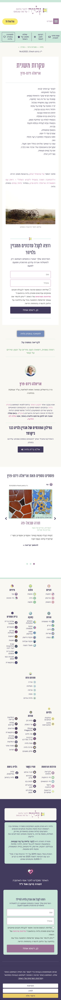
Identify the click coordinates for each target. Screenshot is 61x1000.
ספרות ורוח (44, 484)
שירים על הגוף (21, 349)
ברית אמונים (12, 616)
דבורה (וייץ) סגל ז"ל (30, 884)
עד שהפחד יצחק (36, 174)
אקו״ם (20, 413)
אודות (30, 716)
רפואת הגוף (35, 349)
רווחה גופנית (48, 349)
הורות (48, 617)
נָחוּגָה (30, 617)
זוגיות (48, 590)
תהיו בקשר (30, 766)
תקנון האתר (35, 404)
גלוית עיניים (17, 183)
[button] (56, 21)
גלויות (48, 712)
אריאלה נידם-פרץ (30, 73)
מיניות (12, 590)
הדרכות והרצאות (49, 766)
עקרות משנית (30, 523)
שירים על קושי (45, 535)
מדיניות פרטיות (20, 931)
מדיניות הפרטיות (43, 296)
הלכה (30, 590)
